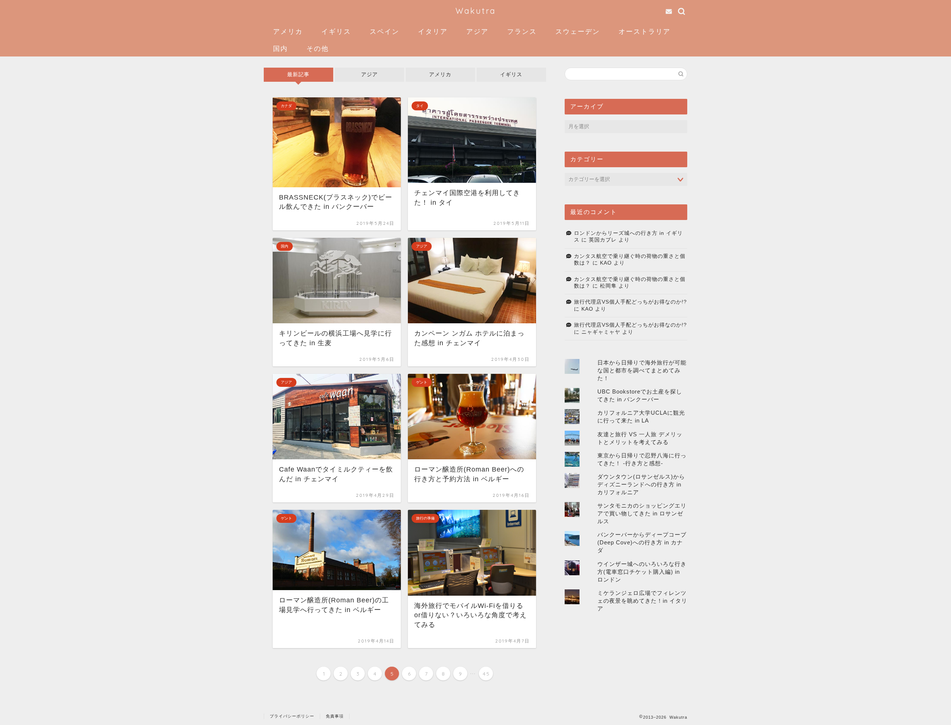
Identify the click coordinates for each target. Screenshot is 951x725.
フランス (522, 31)
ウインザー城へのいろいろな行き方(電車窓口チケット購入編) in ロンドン (642, 572)
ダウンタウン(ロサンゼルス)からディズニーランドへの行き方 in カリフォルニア (641, 484)
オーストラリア (645, 31)
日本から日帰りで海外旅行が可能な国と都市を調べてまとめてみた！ (642, 370)
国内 (280, 48)
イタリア (433, 31)
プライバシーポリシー (292, 716)
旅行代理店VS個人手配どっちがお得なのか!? (630, 302)
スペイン (384, 31)
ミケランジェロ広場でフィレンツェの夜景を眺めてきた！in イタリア (642, 601)
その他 (317, 48)
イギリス (336, 31)
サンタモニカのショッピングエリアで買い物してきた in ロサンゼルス (642, 513)
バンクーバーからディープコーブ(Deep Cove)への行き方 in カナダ (642, 542)
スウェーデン (577, 31)
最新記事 (298, 74)
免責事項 (335, 716)
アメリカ (288, 31)
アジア (477, 31)
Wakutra (475, 11)
